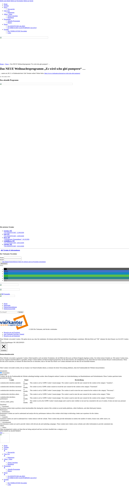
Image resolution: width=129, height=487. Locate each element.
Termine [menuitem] (6, 447)
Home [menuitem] (5, 445)
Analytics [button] (3, 415)
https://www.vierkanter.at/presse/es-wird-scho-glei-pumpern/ (62, 73)
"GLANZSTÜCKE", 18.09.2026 (14, 235)
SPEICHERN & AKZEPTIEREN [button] (10, 431)
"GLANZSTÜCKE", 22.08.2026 (14, 231)
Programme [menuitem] (7, 466)
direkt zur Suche (28, 1)
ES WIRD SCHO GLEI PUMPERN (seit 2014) (22, 28)
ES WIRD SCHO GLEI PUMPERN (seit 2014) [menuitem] (22, 478)
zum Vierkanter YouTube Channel (14, 334)
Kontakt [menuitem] (6, 480)
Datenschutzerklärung (10, 307)
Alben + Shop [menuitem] (8, 460)
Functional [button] (3, 404)
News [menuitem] (5, 449)
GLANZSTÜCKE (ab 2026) (16, 26)
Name (2, 257)
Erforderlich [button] (3, 371)
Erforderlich (5, 373)
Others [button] (2, 425)
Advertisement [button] (4, 420)
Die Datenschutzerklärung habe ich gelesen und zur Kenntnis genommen (24, 262)
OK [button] (14, 342)
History (10, 22)
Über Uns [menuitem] (7, 455)
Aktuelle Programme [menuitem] (14, 469)
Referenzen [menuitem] (11, 457)
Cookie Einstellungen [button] (6, 342)
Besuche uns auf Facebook (12, 332)
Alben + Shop (8, 14)
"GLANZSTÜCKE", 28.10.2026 (14, 242)
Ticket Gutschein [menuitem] (13, 462)
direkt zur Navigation (16, 1)
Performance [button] (4, 410)
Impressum (7, 305)
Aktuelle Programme (14, 21)
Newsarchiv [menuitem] (11, 452)
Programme (7, 19)
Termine (6, 5)
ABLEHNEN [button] (20, 342)
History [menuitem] (10, 471)
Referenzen (11, 12)
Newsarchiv (11, 9)
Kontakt (6, 29)
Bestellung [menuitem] (11, 464)
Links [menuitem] (9, 484)
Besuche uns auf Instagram (12, 336)
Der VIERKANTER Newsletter (17, 31)
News (5, 7)
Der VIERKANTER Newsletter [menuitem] (17, 483)
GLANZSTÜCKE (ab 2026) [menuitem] (16, 476)
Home (5, 4)
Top (1, 432)
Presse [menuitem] (6, 473)
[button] (5, 269)
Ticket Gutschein (13, 16)
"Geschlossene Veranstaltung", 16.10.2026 (16, 238)
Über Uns (7, 11)
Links (9, 33)
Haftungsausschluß (9, 309)
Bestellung (11, 17)
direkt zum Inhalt (5, 1)
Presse (6, 24)
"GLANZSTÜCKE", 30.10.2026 (14, 245)
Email (1, 259)
